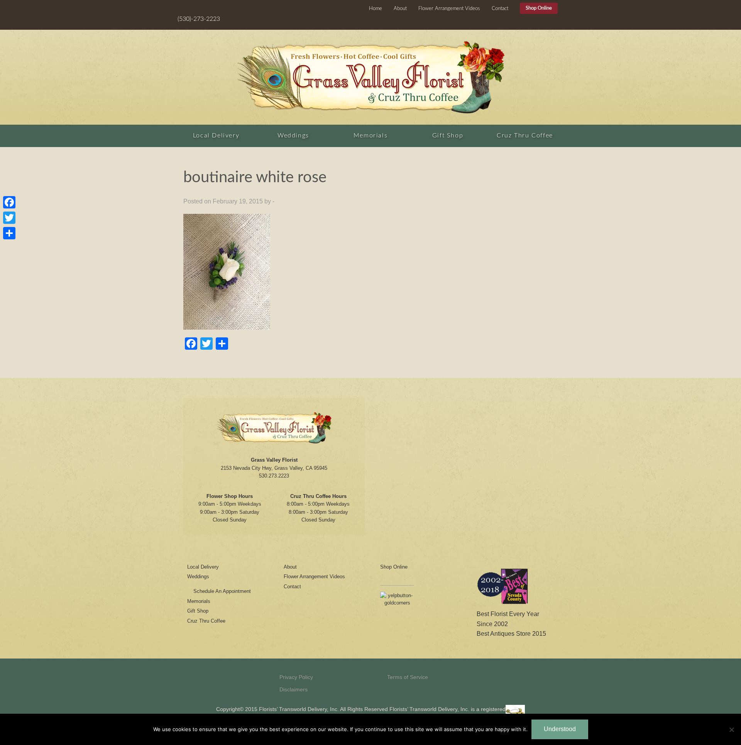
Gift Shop (447, 135)
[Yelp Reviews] (397, 601)
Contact (500, 8)
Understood (560, 729)
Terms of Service (407, 677)
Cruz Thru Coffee (525, 135)
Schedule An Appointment (222, 591)
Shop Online (539, 8)
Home (375, 8)
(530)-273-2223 (199, 19)
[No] (731, 729)
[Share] (9, 233)
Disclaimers (293, 689)
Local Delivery (216, 135)
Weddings (293, 135)
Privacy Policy (296, 677)
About (400, 8)
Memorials (370, 135)
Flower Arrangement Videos (449, 8)
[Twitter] (9, 217)
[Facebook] (9, 202)
